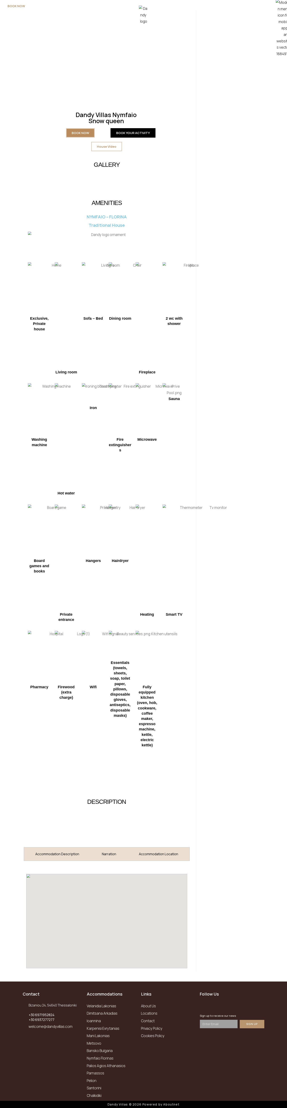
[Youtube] (228, 1006)
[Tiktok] (239, 1006)
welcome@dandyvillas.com (50, 1026)
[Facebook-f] (205, 1006)
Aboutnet (171, 1104)
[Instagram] (216, 1006)
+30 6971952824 (41, 1015)
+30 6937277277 (41, 1019)
